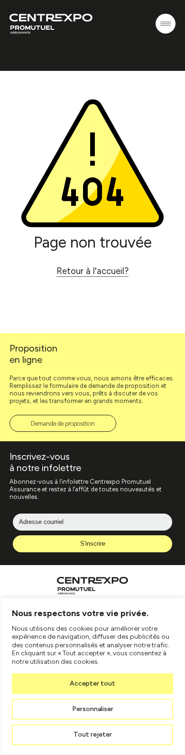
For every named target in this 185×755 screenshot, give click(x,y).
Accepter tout (92, 683)
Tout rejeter (93, 734)
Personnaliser (92, 709)
